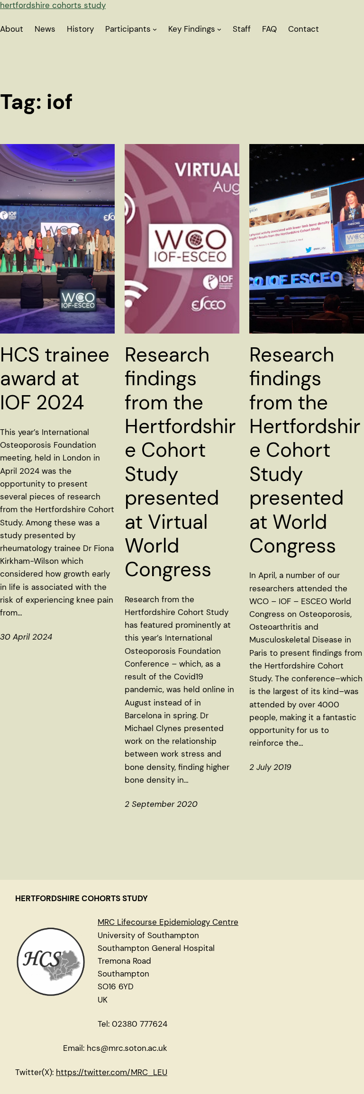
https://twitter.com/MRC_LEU (111, 1072)
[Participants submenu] (155, 29)
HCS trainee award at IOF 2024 (54, 379)
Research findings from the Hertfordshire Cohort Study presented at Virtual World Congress (180, 462)
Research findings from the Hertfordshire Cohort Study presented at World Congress (305, 450)
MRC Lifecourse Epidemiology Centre (168, 922)
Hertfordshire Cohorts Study (53, 5)
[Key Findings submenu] (219, 29)
